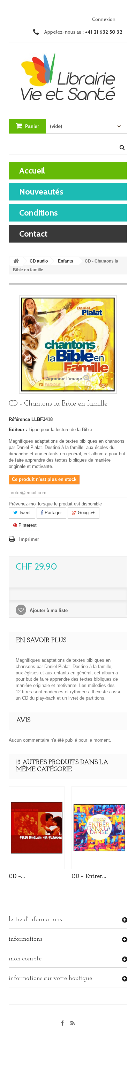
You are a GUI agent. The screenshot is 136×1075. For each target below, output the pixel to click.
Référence (19, 419)
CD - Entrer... (88, 876)
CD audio (39, 261)
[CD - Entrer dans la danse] (99, 827)
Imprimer (29, 539)
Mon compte (25, 959)
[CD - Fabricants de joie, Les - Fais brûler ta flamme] (37, 827)
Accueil (32, 170)
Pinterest (27, 525)
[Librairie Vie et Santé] (68, 74)
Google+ (85, 512)
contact (33, 234)
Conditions (38, 212)
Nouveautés (41, 191)
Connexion (103, 19)
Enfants (65, 261)
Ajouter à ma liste (48, 610)
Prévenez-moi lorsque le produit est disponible (55, 503)
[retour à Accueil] (16, 261)
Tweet (24, 512)
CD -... (17, 876)
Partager (52, 512)
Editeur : (18, 429)
